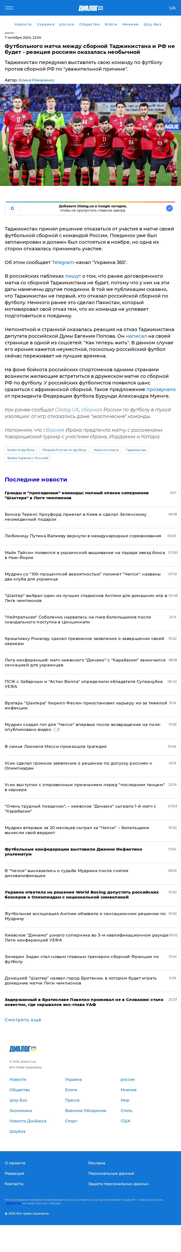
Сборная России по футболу (64, 450)
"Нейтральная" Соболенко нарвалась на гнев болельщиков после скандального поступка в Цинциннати (78, 619)
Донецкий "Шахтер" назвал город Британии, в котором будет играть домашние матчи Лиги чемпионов (81, 980)
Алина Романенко (36, 80)
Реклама (96, 1163)
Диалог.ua (13, 1203)
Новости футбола (21, 450)
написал (136, 336)
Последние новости (36, 479)
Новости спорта (106, 450)
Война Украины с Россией (27, 458)
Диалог (9, 33)
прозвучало (161, 389)
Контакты (14, 1184)
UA (172, 8)
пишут (73, 276)
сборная (91, 410)
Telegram (63, 262)
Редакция (14, 1173)
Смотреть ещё (23, 1019)
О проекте (15, 1163)
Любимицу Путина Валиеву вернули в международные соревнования (83, 535)
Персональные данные (111, 1173)
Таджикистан (136, 450)
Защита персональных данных (118, 1184)
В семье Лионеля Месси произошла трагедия (56, 746)
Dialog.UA (67, 410)
